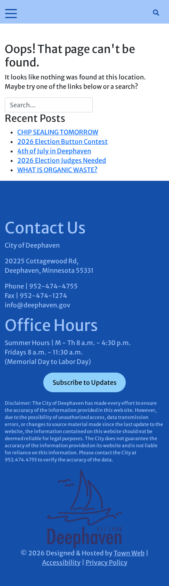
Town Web (129, 553)
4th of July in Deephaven (54, 151)
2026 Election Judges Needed (61, 160)
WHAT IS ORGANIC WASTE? (57, 170)
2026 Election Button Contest (62, 141)
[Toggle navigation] (11, 13)
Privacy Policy (106, 562)
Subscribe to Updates (85, 382)
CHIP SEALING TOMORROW (57, 132)
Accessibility (61, 562)
